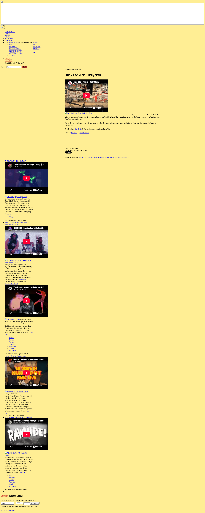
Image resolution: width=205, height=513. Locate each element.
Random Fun (13, 47)
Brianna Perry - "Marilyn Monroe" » (119, 157)
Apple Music (13, 346)
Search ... (3, 67)
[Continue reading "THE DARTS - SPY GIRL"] (12, 319)
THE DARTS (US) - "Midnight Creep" (15, 161)
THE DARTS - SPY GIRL (11, 284)
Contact (36, 49)
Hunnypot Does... (10, 40)
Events (7, 34)
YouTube (12, 344)
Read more (8, 214)
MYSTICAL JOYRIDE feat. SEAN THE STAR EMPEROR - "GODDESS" (17, 223)
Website (11, 217)
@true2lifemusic (84, 133)
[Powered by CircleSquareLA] (102, 14)
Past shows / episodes (26, 42)
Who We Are (36, 47)
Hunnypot (8, 59)
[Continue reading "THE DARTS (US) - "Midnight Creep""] (16, 197)
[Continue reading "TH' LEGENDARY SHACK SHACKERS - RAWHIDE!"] (19, 455)
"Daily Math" (78, 129)
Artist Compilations (16, 53)
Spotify (11, 348)
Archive (35, 42)
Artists (7, 36)
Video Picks (9, 38)
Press (34, 44)
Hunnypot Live (10, 32)
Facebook (74, 133)
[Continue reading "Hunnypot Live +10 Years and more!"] (16, 392)
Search (25, 67)
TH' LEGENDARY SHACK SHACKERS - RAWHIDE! (18, 417)
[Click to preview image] (79, 113)
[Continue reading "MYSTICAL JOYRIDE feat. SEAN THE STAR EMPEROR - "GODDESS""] (19, 262)
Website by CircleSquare (8, 510)
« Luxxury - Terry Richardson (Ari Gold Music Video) (93, 157)
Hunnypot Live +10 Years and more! (15, 356)
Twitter (11, 342)
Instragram (12, 350)
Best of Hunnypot (15, 51)
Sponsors (12, 55)
